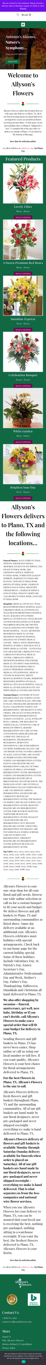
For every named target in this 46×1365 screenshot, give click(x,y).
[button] (23, 24)
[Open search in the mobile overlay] (18, 15)
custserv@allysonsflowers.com (16, 1321)
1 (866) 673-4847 (27, 148)
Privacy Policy (8, 1347)
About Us (6, 1336)
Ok (24, 1362)
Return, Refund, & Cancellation (17, 1344)
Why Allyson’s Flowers (13, 1340)
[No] (42, 1358)
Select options (23, 217)
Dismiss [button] (23, 8)
